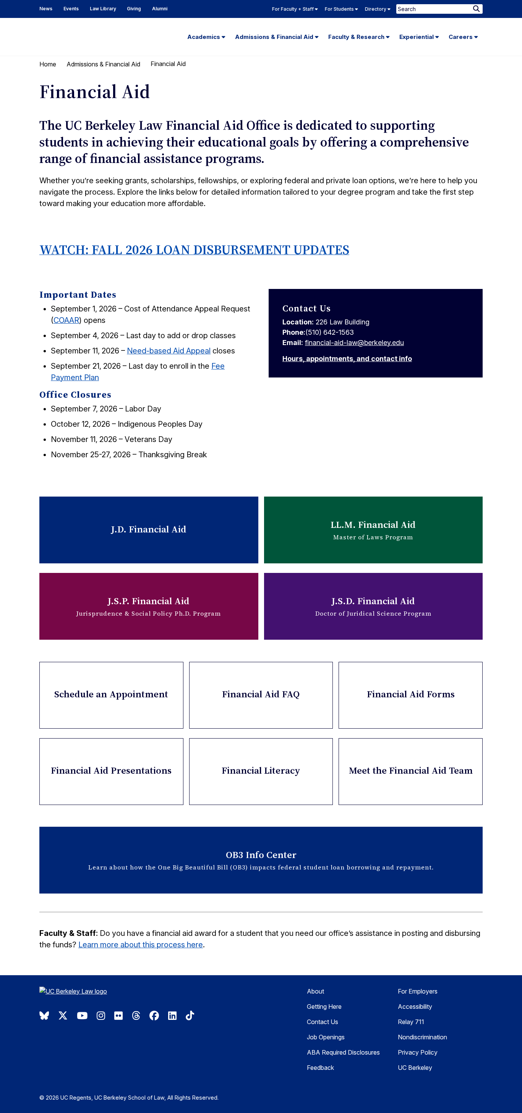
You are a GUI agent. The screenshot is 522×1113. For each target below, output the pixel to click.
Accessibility (415, 1006)
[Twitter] (63, 1015)
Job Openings (326, 1037)
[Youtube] (82, 1015)
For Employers (418, 991)
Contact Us (322, 1022)
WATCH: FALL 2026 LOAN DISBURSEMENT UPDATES (194, 249)
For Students (340, 9)
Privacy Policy (418, 1052)
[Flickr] (118, 1015)
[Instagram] (101, 1015)
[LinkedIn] (172, 1015)
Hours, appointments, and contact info (347, 359)
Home (47, 64)
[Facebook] (154, 1015)
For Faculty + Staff (293, 9)
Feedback (320, 1067)
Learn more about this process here (140, 944)
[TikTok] (190, 1015)
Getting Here (324, 1006)
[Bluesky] (44, 1015)
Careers (461, 36)
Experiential (417, 36)
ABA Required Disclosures (343, 1052)
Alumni (159, 8)
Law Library (103, 8)
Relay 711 (411, 1022)
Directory (376, 9)
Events (71, 8)
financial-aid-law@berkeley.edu (354, 343)
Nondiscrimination (422, 1037)
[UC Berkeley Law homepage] (91, 994)
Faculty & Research (357, 36)
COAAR (66, 320)
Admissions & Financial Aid (275, 36)
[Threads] (136, 1015)
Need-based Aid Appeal (169, 350)
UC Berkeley (415, 1067)
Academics (204, 36)
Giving (134, 8)
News (45, 8)
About (315, 991)
